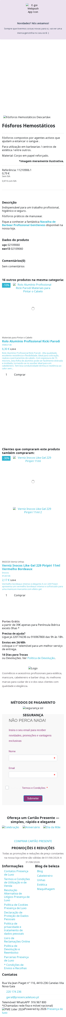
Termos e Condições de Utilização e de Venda (17, 882)
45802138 (7, 344)
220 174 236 (13, 992)
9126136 (6, 575)
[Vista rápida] (34, 333)
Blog (40, 871)
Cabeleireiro (45, 875)
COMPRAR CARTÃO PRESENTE (33, 841)
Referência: (9, 170)
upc (4, 245)
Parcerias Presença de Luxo (16, 958)
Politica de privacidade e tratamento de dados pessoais (14, 928)
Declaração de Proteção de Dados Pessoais (16, 916)
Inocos (5, 572)
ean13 (6, 248)
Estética (42, 884)
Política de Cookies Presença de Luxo (16, 906)
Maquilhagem (46, 889)
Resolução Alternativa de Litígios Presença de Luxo (17, 895)
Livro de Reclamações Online (17, 939)
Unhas (41, 880)
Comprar (20, 374)
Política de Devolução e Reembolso (12, 949)
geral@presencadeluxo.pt (22, 997)
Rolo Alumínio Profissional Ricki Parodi (31, 341)
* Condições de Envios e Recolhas (15, 966)
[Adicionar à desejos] (32, 333)
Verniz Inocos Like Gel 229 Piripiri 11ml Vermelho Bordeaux (31, 567)
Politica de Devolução (41, 658)
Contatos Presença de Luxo (16, 872)
